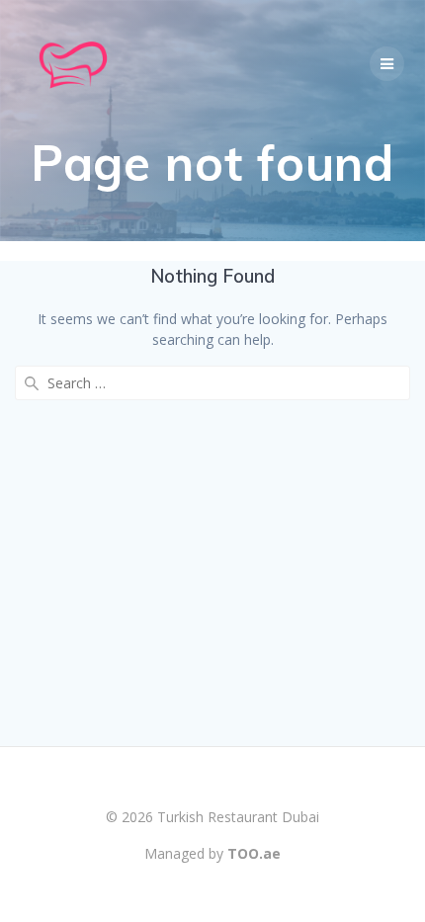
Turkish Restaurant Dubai (238, 816)
